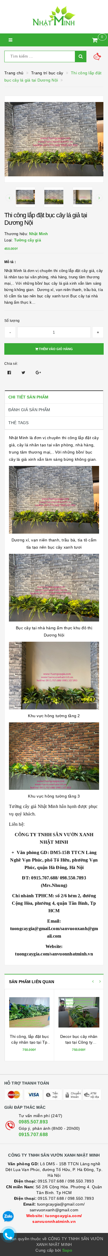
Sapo (67, 1250)
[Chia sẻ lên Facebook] (10, 373)
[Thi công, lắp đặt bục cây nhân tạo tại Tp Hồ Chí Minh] (29, 1012)
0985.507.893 (33, 1121)
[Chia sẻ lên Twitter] (24, 373)
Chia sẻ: (11, 364)
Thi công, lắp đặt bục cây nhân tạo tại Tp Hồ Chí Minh (29, 1042)
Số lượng (12, 321)
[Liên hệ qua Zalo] (8, 1216)
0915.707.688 (33, 1134)
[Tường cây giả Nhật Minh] (54, 16)
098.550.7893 (81, 1181)
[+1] (38, 373)
